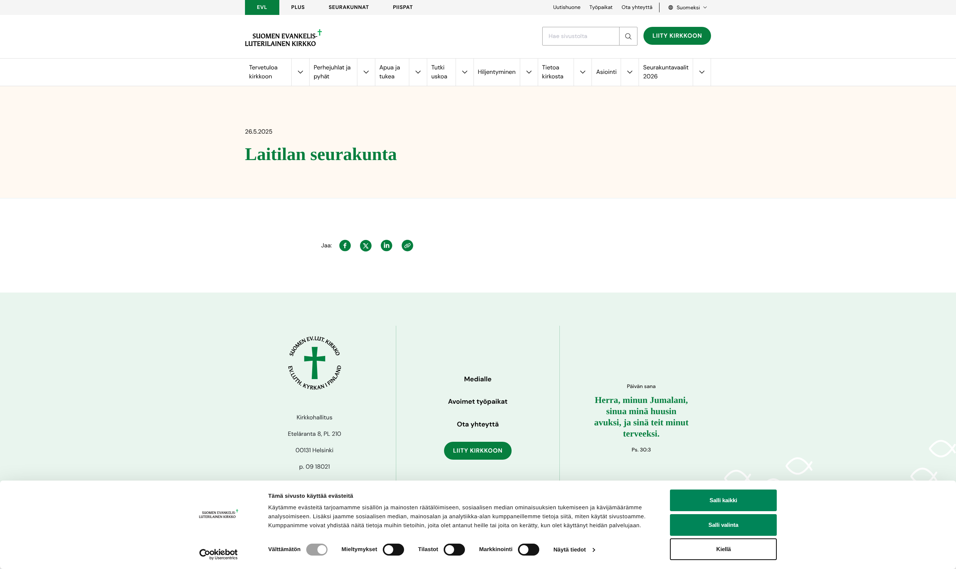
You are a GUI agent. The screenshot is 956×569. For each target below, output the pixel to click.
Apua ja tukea (389, 71)
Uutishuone (566, 7)
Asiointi (606, 72)
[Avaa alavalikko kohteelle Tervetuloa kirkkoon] (300, 72)
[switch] (393, 550)
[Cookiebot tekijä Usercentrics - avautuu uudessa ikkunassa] (218, 554)
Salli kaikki (723, 500)
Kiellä (723, 549)
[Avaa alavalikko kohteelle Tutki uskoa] (465, 72)
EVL (262, 7)
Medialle (478, 379)
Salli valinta (723, 525)
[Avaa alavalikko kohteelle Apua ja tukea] (418, 72)
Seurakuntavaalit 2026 (666, 71)
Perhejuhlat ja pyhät (332, 71)
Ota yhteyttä (636, 7)
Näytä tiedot (569, 550)
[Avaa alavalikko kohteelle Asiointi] (630, 72)
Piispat (403, 7)
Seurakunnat (349, 7)
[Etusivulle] (283, 37)
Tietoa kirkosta (553, 71)
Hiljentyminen (497, 72)
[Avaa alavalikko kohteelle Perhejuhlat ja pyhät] (366, 72)
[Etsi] (628, 36)
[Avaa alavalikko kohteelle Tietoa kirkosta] (583, 72)
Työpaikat (600, 7)
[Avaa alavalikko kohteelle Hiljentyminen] (529, 72)
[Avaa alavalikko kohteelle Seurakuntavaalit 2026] (702, 72)
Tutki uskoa (439, 71)
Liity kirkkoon (677, 36)
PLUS (298, 7)
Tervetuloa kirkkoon (263, 71)
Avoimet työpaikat (478, 401)
